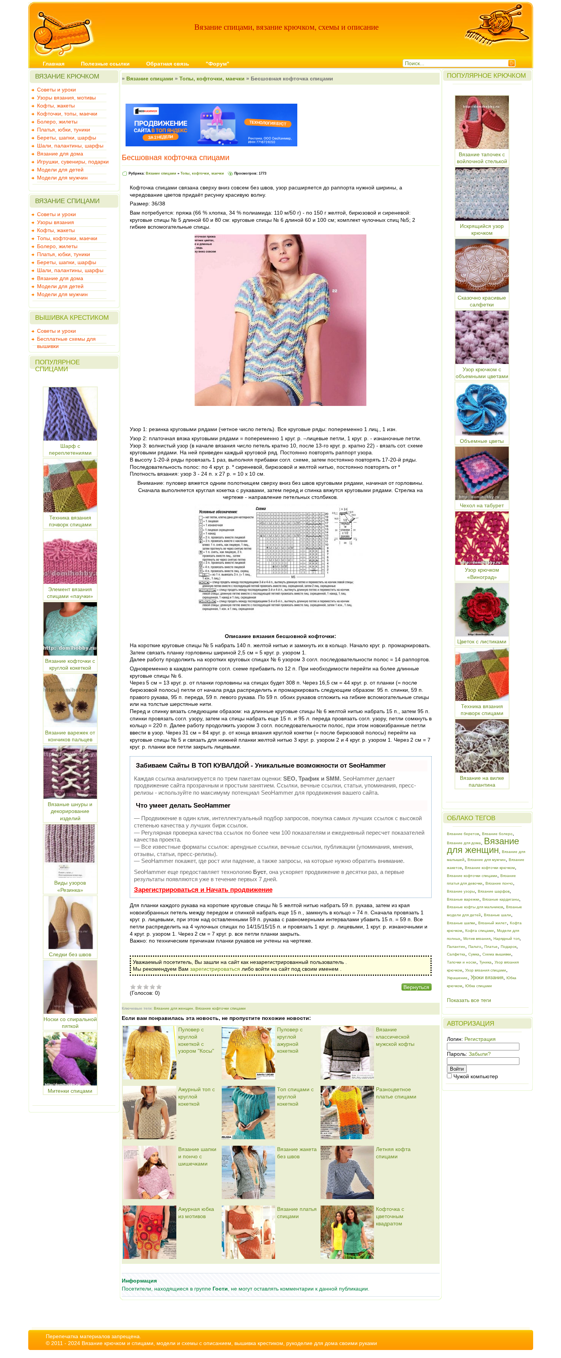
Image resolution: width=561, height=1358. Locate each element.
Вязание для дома (60, 154)
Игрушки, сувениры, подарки (73, 162)
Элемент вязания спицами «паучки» (70, 592)
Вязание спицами (149, 78)
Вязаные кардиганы (500, 899)
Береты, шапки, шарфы (66, 138)
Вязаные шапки (461, 923)
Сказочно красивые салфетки (482, 301)
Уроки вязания (487, 977)
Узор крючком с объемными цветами (482, 372)
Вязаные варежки (463, 899)
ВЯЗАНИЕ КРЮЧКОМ (67, 76)
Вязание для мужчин (487, 860)
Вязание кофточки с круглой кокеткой (70, 664)
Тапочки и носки (461, 962)
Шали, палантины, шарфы (70, 146)
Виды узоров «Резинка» (70, 886)
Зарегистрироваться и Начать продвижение (203, 889)
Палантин (456, 946)
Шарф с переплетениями (70, 449)
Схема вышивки (496, 954)
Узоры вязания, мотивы (66, 98)
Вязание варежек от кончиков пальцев (70, 736)
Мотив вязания (476, 938)
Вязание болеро (497, 834)
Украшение (457, 978)
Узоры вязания (55, 222)
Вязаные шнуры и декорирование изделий (70, 811)
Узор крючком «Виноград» (482, 573)
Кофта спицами (479, 930)
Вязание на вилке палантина (482, 781)
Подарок (508, 946)
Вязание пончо (499, 883)
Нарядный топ (506, 938)
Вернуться (416, 987)
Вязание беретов (463, 834)
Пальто (474, 946)
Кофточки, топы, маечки (67, 114)
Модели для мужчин (62, 178)
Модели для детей (60, 170)
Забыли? (480, 1054)
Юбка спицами (478, 986)
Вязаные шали (497, 915)
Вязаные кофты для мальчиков (475, 907)
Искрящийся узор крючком (482, 229)
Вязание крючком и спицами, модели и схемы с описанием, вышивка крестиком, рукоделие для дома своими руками (229, 1343)
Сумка (473, 954)
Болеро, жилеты (57, 122)
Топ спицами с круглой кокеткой (295, 1096)
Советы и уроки (56, 90)
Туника (485, 962)
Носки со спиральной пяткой (70, 1022)
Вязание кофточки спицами (220, 1008)
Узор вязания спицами (485, 970)
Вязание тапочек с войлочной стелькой (482, 157)
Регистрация (480, 1039)
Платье (491, 946)
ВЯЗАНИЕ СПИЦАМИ (67, 201)
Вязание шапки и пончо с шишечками (197, 1156)
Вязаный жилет (492, 923)
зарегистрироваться (215, 969)
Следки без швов (70, 954)
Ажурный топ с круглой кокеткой (196, 1096)
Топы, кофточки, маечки (67, 238)
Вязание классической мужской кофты (395, 1036)
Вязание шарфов (493, 891)
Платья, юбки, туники (63, 130)
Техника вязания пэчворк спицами (70, 521)
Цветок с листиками (481, 641)
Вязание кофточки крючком (490, 868)
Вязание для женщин (173, 1008)
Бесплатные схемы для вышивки (66, 339)
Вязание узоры (461, 891)
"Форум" (217, 64)
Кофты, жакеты (56, 106)
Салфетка (456, 954)
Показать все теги (469, 1000)
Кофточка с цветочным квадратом (390, 1216)
